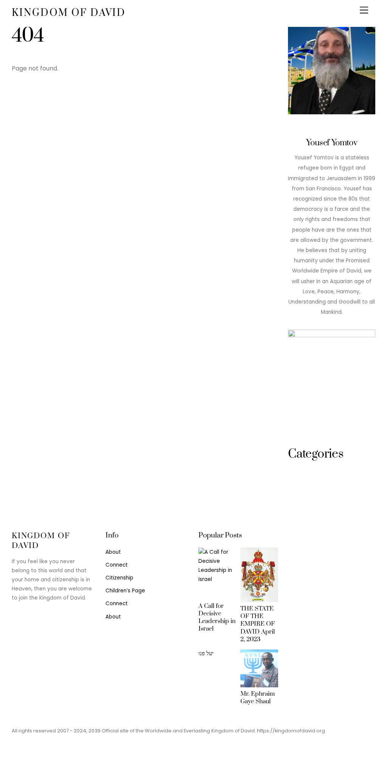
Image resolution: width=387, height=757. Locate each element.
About (113, 552)
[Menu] (364, 10)
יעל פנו (206, 653)
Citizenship (119, 577)
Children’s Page (125, 590)
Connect (116, 565)
